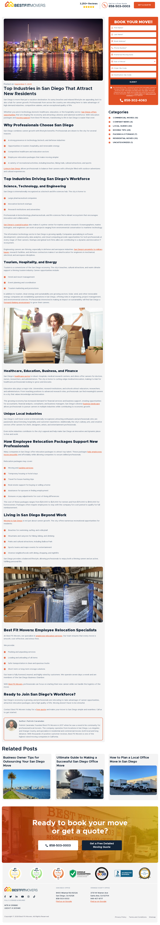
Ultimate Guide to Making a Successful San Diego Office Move (77, 761)
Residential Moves (123, 138)
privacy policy (138, 94)
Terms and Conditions (137, 917)
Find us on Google (64, 901)
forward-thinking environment (17, 303)
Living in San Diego (12, 169)
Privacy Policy (120, 917)
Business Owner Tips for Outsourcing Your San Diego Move (24, 761)
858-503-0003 (60, 845)
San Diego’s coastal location (16, 225)
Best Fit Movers (15, 684)
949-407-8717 (96, 899)
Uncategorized (121, 142)
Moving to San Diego (13, 521)
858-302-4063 (135, 100)
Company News (121, 122)
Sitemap (152, 917)
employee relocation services (49, 636)
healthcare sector (22, 376)
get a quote (144, 5)
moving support (23, 118)
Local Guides (120, 126)
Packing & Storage (123, 134)
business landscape (91, 404)
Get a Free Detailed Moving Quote (102, 845)
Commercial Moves (123, 118)
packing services (26, 468)
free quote (41, 710)
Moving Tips (119, 130)
